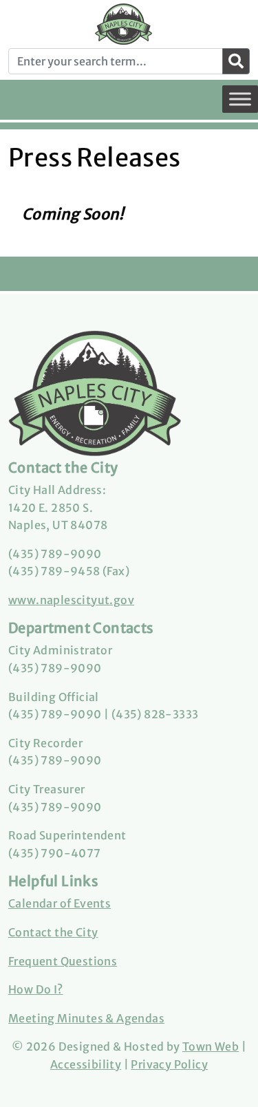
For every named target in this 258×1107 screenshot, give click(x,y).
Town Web (210, 1046)
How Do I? (35, 989)
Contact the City (53, 932)
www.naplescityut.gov (71, 600)
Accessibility (85, 1064)
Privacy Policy (169, 1064)
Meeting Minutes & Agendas (86, 1018)
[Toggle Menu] (240, 98)
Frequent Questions (62, 961)
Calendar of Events (59, 903)
